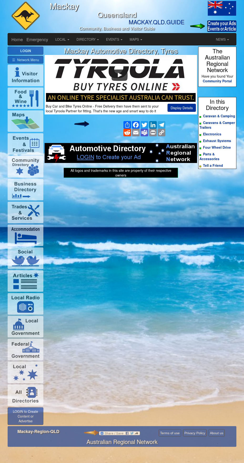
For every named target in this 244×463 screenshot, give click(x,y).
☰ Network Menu (25, 59)
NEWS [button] (221, 39)
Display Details (182, 107)
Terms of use (170, 433)
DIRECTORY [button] (86, 39)
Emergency (37, 39)
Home (17, 39)
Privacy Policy (194, 433)
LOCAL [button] (61, 39)
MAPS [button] (135, 39)
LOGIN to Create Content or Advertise (25, 416)
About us (216, 433)
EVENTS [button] (113, 39)
